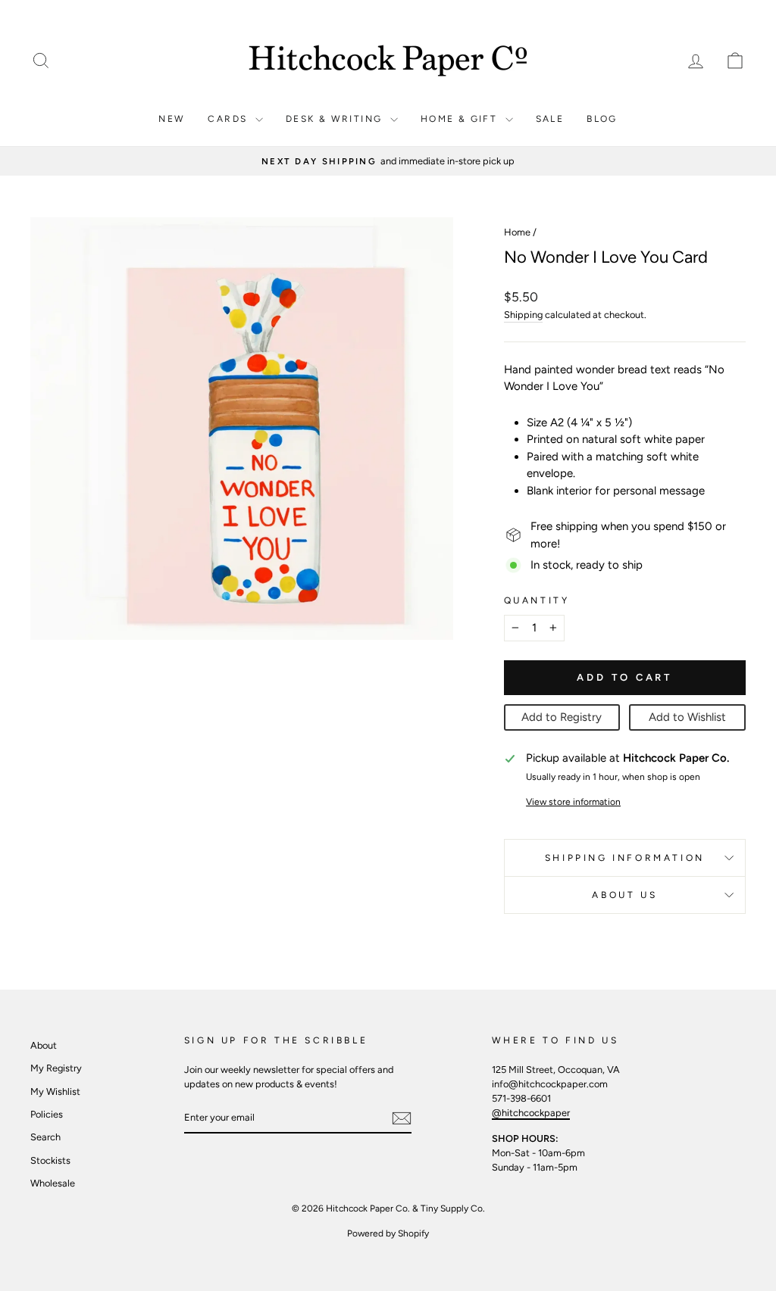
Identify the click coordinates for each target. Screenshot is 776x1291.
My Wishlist (55, 1091)
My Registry (56, 1068)
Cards (229, 119)
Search (45, 1137)
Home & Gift (461, 119)
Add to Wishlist (687, 717)
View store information (573, 802)
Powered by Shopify (388, 1233)
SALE (550, 119)
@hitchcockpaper (531, 1112)
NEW (171, 119)
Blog (602, 119)
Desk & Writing (336, 119)
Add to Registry (561, 717)
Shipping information (625, 858)
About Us (624, 895)
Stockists (50, 1160)
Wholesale (52, 1183)
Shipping (523, 314)
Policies (46, 1114)
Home (517, 232)
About (43, 1045)
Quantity (537, 600)
